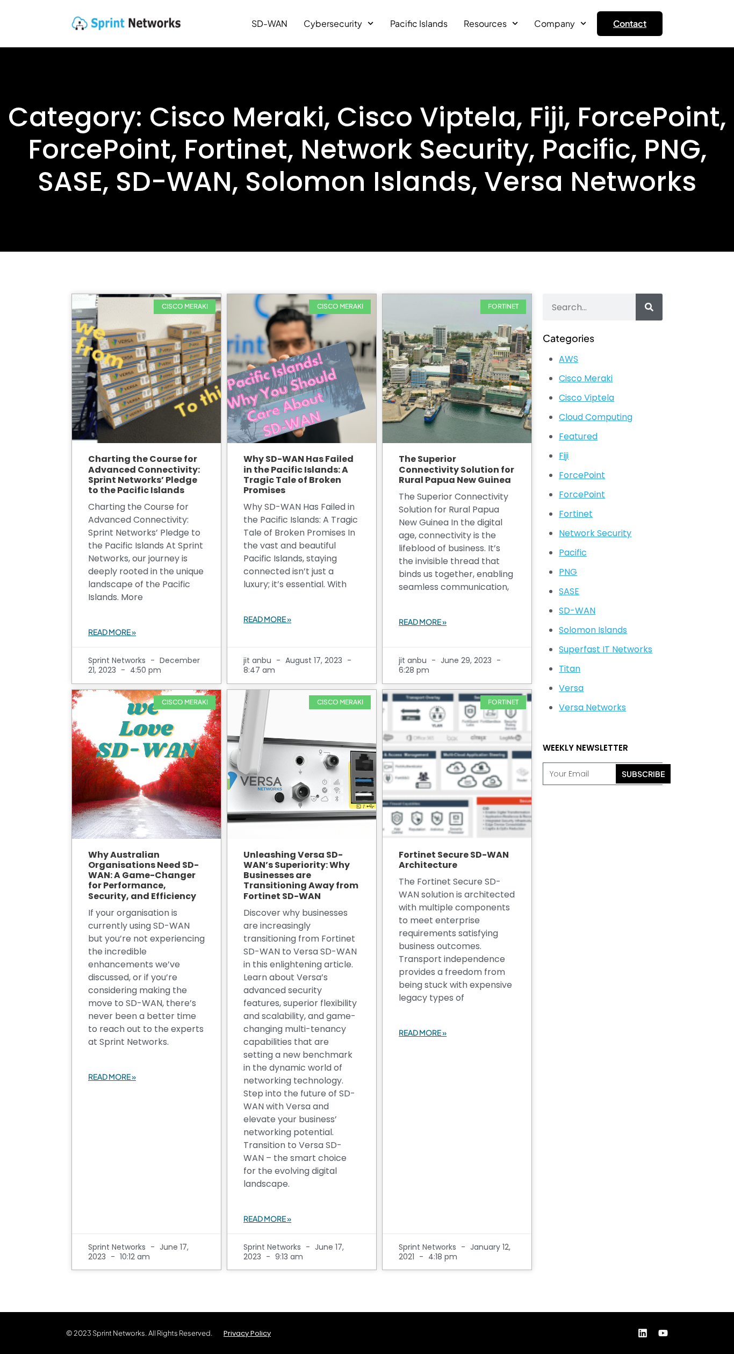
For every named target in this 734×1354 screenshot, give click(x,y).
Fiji (564, 456)
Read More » (112, 632)
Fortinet (576, 514)
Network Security (595, 533)
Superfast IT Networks (605, 649)
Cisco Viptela (586, 397)
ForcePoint (582, 475)
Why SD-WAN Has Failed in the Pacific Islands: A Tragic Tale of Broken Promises (298, 474)
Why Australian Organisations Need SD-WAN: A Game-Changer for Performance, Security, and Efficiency (143, 875)
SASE (569, 591)
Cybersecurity (333, 23)
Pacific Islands (419, 23)
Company (554, 23)
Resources (485, 23)
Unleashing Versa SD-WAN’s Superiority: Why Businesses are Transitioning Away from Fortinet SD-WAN (300, 875)
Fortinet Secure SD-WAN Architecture (454, 860)
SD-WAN (269, 23)
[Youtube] (663, 1333)
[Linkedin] (642, 1333)
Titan (569, 668)
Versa (571, 688)
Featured (578, 436)
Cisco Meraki (586, 378)
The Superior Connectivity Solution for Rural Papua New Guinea (456, 469)
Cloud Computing (595, 417)
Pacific (573, 552)
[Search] (649, 307)
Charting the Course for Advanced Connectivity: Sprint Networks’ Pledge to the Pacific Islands (144, 474)
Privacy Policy (247, 1333)
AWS (568, 359)
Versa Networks (592, 707)
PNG (568, 572)
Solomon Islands (593, 630)
